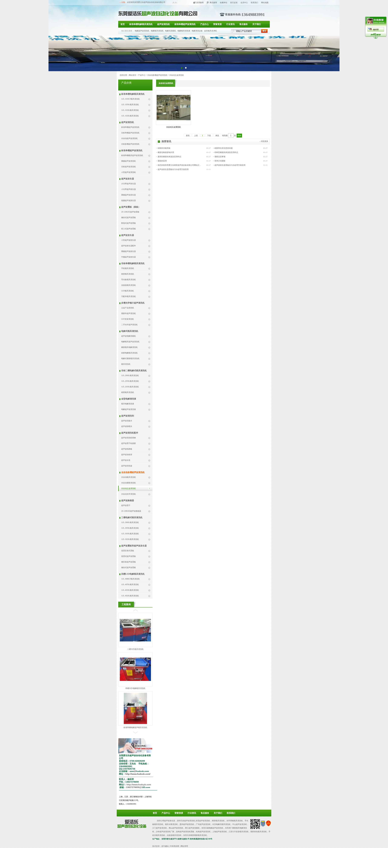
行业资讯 (230, 24)
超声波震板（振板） (130, 207)
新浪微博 (200, 3)
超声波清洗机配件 (129, 433)
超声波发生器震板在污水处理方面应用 (229, 165)
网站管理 (184, 846)
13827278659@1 (134, 787)
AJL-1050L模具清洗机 (130, 105)
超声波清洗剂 (127, 416)
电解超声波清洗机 (142, 31)
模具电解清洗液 (127, 404)
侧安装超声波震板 (128, 562)
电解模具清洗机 (157, 31)
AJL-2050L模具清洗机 (130, 381)
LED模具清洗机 (127, 291)
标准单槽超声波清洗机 (185, 24)
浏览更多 (264, 141)
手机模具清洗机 (127, 268)
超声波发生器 (127, 179)
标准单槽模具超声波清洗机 (132, 155)
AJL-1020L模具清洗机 (130, 116)
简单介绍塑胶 (219, 161)
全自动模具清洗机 (128, 477)
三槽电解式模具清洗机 (131, 517)
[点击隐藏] (376, 38)
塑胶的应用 (162, 161)
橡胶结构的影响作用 (166, 152)
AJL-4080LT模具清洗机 (130, 579)
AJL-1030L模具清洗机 (130, 110)
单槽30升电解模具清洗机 (135, 649)
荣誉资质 (217, 24)
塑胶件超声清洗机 (128, 313)
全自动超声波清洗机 (129, 138)
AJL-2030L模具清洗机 (130, 387)
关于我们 (256, 24)
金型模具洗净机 (210, 31)
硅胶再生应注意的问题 (223, 148)
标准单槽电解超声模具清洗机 (135, 688)
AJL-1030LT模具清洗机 (130, 99)
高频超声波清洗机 (128, 161)
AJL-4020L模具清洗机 (130, 596)
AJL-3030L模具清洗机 (130, 534)
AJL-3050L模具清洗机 (130, 528)
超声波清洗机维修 (128, 438)
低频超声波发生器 (128, 200)
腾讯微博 (213, 3)
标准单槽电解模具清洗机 (141, 24)
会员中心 (244, 3)
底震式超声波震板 (128, 556)
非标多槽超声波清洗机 (130, 144)
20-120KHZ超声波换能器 (131, 511)
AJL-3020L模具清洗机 (130, 539)
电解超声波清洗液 (128, 409)
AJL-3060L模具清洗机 (130, 522)
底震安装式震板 (127, 551)
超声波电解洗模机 (128, 336)
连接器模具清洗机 (128, 285)
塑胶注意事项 (219, 157)
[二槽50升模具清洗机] (135, 719)
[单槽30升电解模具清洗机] (135, 641)
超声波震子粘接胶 (128, 443)
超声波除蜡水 (126, 426)
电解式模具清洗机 (129, 331)
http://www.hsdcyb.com (139, 784)
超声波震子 (125, 505)
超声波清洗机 (163, 24)
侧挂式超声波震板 (128, 217)
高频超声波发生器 (128, 195)
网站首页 (132, 75)
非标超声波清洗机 (128, 167)
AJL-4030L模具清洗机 (130, 590)
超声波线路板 (126, 449)
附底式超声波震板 (128, 223)
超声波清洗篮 (126, 466)
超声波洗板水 (126, 421)
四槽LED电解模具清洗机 (133, 574)
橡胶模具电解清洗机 (129, 347)
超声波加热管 (126, 455)
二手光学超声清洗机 (129, 325)
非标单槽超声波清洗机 (130, 133)
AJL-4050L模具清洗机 (130, 584)
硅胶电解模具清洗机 (129, 353)
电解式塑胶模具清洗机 (130, 358)
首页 (122, 24)
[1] (185, 68)
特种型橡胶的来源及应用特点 (226, 152)
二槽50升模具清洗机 (135, 727)
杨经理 (376, 30)
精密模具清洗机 (127, 274)
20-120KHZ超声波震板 (130, 212)
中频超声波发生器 (128, 257)
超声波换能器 (127, 500)
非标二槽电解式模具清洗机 (134, 370)
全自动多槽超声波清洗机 (157, 75)
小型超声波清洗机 (128, 172)
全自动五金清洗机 (176, 75)
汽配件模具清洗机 (128, 296)
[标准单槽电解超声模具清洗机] (135, 684)
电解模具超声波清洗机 (130, 342)
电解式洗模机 (170, 31)
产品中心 (204, 24)
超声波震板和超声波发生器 (134, 546)
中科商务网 (174, 846)
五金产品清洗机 (127, 308)
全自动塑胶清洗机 (128, 483)
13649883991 (253, 14)
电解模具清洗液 (183, 31)
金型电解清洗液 (128, 399)
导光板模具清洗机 (128, 280)
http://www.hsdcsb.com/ (137, 774)
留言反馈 (233, 3)
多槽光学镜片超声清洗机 (133, 303)
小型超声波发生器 (128, 240)
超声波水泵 (125, 460)
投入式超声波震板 (128, 229)
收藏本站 (223, 3)
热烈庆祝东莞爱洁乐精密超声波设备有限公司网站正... (179, 165)
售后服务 (243, 24)
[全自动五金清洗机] (174, 120)
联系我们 (254, 3)
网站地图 (264, 3)
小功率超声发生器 (128, 189)
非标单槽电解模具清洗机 (133, 263)
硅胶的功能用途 (164, 148)
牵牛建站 (165, 846)
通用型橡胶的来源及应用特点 (169, 157)
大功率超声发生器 (128, 184)
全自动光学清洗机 (128, 494)
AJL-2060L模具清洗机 (130, 375)
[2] (181, 68)
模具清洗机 (125, 364)
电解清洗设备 (197, 31)
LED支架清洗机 (127, 319)
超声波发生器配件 (128, 246)
